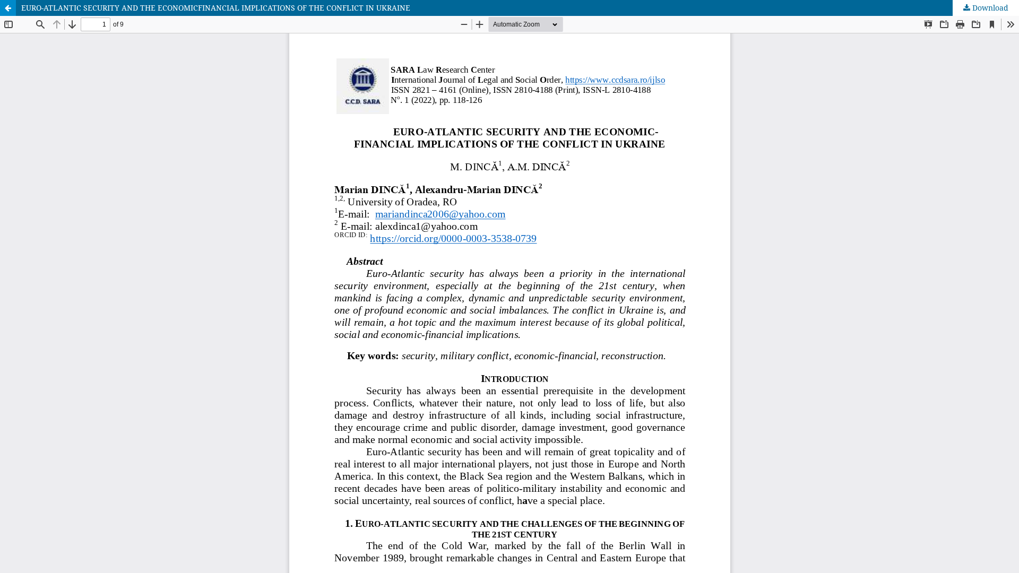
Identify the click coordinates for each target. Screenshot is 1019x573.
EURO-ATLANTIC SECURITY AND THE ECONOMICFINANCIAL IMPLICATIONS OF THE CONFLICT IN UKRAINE (215, 8)
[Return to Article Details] (8, 8)
